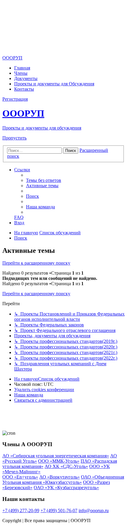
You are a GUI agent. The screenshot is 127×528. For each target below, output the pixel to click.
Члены (20, 73)
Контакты (24, 89)
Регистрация (15, 99)
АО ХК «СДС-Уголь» (66, 466)
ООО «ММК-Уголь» (58, 461)
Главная (22, 67)
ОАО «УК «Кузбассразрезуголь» (66, 487)
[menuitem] (43, 180)
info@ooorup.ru (94, 510)
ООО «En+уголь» (20, 476)
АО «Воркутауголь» (59, 476)
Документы (26, 78)
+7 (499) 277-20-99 (20, 510)
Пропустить (14, 137)
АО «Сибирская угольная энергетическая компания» (55, 455)
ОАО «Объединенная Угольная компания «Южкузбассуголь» (63, 479)
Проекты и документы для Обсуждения (54, 83)
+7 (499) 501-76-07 (58, 510)
